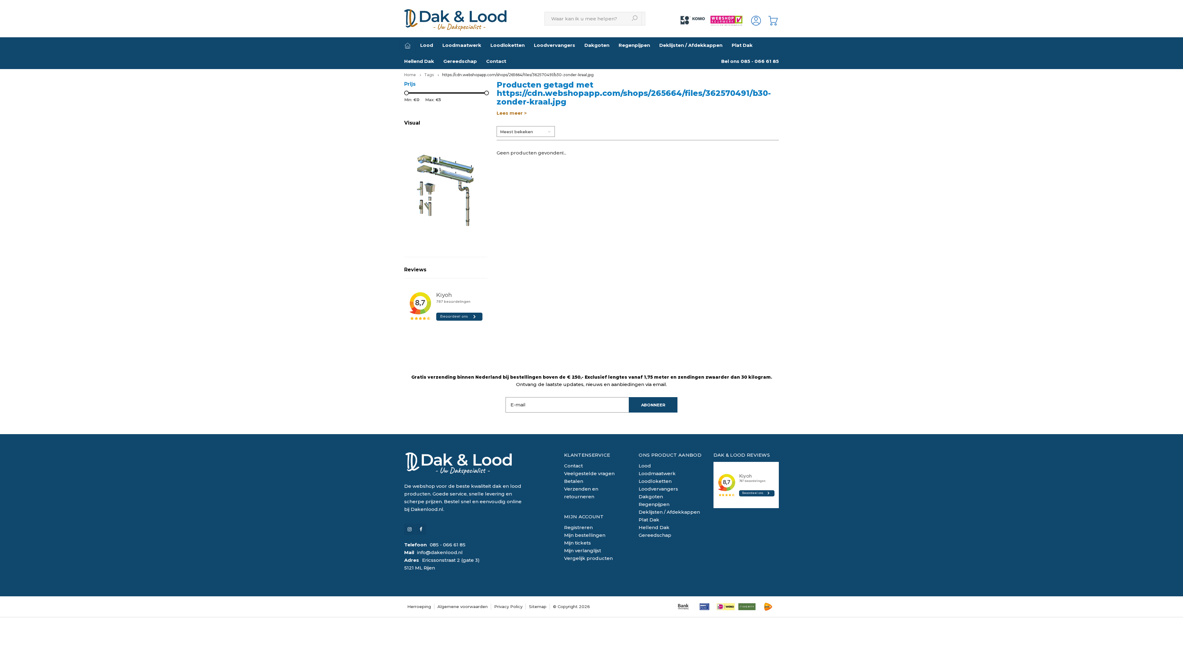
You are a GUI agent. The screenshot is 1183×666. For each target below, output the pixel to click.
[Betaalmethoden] (683, 606)
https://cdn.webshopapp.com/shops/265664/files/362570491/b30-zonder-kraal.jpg (518, 74)
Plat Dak (742, 45)
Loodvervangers (554, 45)
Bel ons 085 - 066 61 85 (750, 61)
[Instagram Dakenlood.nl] (409, 529)
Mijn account (584, 517)
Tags (429, 74)
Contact (496, 61)
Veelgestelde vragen (589, 473)
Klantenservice (587, 455)
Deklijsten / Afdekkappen (690, 45)
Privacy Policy (508, 606)
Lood (426, 45)
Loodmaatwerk (461, 45)
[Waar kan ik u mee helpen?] (635, 19)
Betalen (573, 481)
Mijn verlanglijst (582, 550)
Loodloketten (507, 45)
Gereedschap (460, 61)
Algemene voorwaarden (462, 606)
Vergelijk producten (588, 558)
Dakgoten (596, 45)
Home (410, 74)
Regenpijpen (634, 45)
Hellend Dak (419, 61)
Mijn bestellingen (584, 535)
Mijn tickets (577, 543)
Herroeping (419, 606)
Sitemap (538, 606)
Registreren (578, 527)
